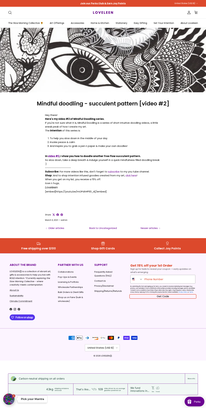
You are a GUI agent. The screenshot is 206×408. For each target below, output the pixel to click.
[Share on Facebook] (57, 214)
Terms (191, 292)
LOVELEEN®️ (106, 355)
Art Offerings (57, 23)
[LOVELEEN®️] (103, 12)
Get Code (163, 296)
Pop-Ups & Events (67, 277)
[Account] (188, 12)
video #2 (53, 156)
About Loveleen (189, 23)
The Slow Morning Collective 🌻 (25, 23)
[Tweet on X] (53, 214)
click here (131, 175)
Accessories (77, 23)
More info (191, 379)
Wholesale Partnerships (70, 287)
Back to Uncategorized (103, 228)
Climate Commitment (21, 301)
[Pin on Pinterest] (62, 214)
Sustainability (16, 295)
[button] (8, 399)
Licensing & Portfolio (68, 282)
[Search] (10, 12)
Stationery (121, 23)
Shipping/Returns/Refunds (108, 291)
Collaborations (66, 271)
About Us (14, 290)
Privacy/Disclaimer (104, 285)
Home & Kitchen (100, 23)
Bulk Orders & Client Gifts (71, 292)
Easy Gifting (140, 23)
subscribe (114, 171)
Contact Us (100, 280)
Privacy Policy (183, 292)
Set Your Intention (164, 23)
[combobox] (137, 279)
